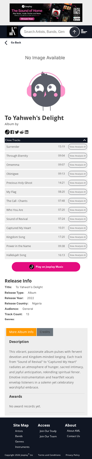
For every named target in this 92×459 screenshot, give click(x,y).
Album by (11, 124)
